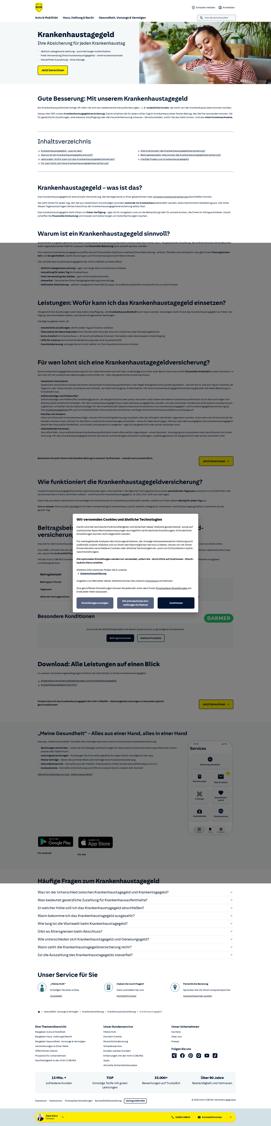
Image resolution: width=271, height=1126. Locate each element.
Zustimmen (176, 603)
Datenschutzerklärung (93, 573)
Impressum (152, 580)
